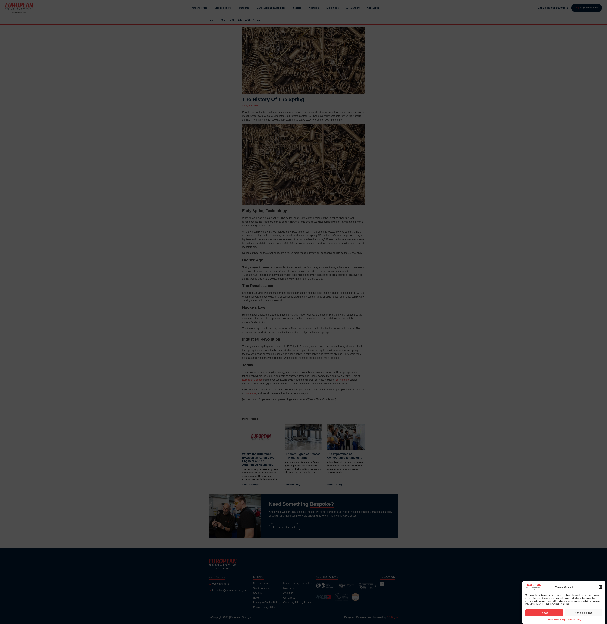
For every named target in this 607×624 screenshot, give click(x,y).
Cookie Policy (553, 620)
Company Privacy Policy (570, 620)
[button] (600, 587)
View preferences (583, 612)
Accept (544, 612)
